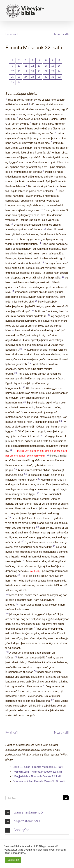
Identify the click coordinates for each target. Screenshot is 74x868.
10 (19, 65)
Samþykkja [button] (13, 860)
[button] (37, 812)
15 (52, 65)
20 (32, 71)
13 (39, 65)
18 (19, 71)
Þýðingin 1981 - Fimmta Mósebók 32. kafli (37, 771)
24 (59, 71)
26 (19, 76)
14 (46, 65)
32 (59, 76)
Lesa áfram (17, 852)
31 (52, 76)
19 (25, 71)
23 (52, 71)
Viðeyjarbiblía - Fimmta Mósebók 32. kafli (37, 776)
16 (59, 65)
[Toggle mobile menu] (67, 9)
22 (46, 71)
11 (26, 65)
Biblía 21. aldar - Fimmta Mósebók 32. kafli (38, 766)
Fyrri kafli (11, 34)
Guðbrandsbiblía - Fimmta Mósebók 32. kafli (38, 781)
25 (12, 76)
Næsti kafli (61, 34)
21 (39, 71)
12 (32, 65)
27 (25, 76)
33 (12, 82)
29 (39, 76)
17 (12, 71)
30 (46, 76)
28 (32, 76)
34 (19, 82)
